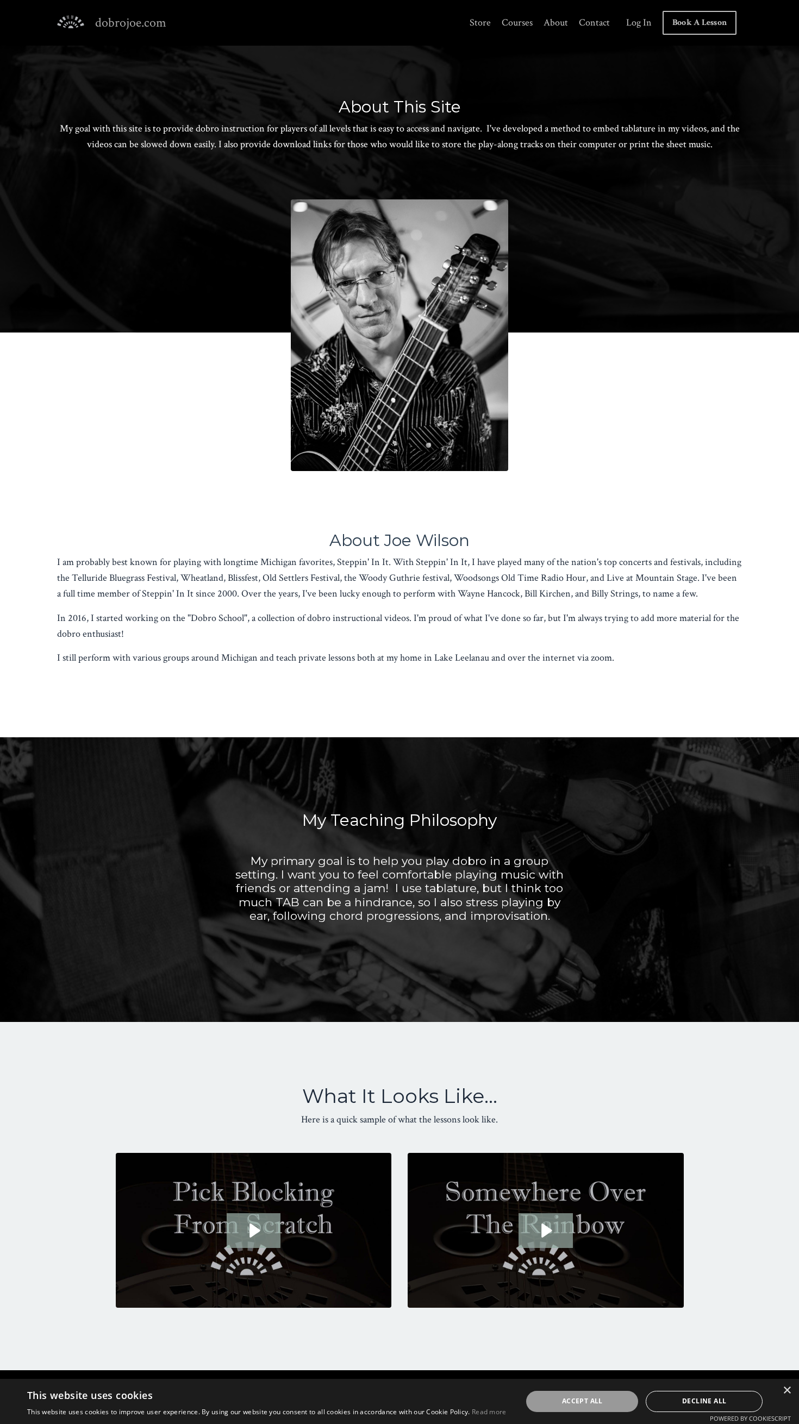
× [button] (787, 1391)
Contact (594, 22)
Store (480, 22)
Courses (517, 22)
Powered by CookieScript (750, 1418)
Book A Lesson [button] (699, 22)
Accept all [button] (582, 1401)
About (556, 22)
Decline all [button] (704, 1401)
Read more (489, 1411)
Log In (639, 22)
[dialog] (399, 1401)
